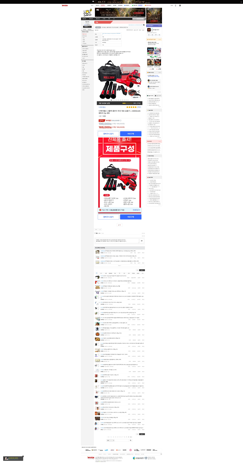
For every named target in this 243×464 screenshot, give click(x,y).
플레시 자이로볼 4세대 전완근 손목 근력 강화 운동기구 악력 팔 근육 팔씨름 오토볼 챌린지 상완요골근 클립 (122, 380)
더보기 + (119, 265)
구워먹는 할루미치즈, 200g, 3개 (109, 349)
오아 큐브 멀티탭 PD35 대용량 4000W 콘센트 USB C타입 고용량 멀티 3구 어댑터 (120, 317)
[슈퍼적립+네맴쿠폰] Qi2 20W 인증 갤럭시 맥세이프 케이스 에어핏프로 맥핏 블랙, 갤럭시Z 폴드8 (122, 344)
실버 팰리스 (84, 82)
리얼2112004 (133, 277)
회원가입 (84, 29)
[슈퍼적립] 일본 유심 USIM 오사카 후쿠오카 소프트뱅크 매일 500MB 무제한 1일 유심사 (122, 427)
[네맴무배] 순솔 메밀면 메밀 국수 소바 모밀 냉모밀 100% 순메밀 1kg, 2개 (118, 312)
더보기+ (159, 25)
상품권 (138, 273)
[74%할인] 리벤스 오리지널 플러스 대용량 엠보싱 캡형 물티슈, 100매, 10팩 (120, 261)
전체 (96, 273)
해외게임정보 (84, 72)
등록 (141, 240)
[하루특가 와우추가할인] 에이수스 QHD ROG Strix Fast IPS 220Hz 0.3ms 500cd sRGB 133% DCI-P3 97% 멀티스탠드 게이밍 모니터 (121, 397)
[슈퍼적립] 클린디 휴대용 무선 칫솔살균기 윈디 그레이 (114, 354)
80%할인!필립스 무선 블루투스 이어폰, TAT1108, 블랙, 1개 (115, 327)
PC (119, 273)
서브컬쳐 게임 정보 (85, 76)
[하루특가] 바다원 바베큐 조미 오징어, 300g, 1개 (113, 391)
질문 (83, 41)
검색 (131, 440)
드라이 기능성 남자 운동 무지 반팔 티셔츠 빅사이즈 (113, 275)
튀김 (135, 252)
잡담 (83, 39)
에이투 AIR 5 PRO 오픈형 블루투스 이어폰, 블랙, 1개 (114, 322)
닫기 (23, 456)
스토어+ (159, 39)
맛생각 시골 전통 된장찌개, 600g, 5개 (110, 338)
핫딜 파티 (87, 21)
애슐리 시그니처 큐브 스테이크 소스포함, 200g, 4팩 (113, 412)
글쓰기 (142, 270)
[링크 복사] (143, 25)
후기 (83, 37)
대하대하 (133, 304)
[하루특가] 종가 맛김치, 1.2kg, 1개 (109, 374)
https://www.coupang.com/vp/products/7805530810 (111, 34)
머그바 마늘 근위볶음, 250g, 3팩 (109, 417)
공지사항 (142, 454)
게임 (115, 273)
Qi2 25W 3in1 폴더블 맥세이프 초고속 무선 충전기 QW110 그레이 (117, 307)
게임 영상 (84, 74)
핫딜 (97, 22)
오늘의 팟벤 (84, 52)
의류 (129, 273)
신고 (100, 229)
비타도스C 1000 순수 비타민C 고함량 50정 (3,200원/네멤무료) (116, 280)
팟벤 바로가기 (84, 63)
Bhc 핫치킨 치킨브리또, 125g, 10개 (110, 407)
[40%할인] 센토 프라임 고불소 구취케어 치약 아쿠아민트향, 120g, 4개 (118, 256)
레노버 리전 (84, 80)
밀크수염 (96, 30)
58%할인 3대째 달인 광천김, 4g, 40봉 (110, 286)
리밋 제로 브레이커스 (86, 84)
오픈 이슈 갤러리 (85, 48)
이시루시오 (133, 299)
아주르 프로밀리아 (85, 86)
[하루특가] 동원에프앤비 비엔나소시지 (110, 402)
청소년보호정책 (122, 454)
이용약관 (109, 454)
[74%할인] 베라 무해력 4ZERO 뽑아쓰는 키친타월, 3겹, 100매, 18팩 (118, 250)
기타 (142, 273)
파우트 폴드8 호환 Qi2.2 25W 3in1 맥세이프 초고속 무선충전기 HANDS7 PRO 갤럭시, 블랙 (122, 297)
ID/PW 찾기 (89, 29)
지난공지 (84, 43)
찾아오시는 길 (137, 454)
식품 (106, 273)
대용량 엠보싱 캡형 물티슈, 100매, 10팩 (111, 359)
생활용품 (110, 273)
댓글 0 (143, 30)
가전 (124, 273)
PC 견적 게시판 (85, 56)
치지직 (83, 65)
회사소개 (100, 454)
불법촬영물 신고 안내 (130, 454)
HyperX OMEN (84, 78)
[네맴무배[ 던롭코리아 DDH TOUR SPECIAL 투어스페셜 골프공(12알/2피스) (119, 364)
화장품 (133, 273)
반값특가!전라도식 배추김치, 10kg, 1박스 (111, 333)
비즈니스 (104, 454)
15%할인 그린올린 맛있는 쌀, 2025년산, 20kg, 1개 (113, 291)
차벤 (83, 67)
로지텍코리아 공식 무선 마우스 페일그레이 (111, 302)
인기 (101, 273)
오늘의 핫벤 (84, 50)
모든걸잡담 (133, 282)
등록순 (99, 233)
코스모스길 (134, 293)
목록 (96, 229)
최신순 (103, 233)
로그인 (172, 5)
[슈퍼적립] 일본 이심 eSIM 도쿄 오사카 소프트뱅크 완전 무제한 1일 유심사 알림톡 (121, 422)
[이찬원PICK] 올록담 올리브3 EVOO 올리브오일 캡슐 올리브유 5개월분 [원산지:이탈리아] (122, 385)
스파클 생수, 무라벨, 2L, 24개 (108, 369)
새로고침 (143, 233)
